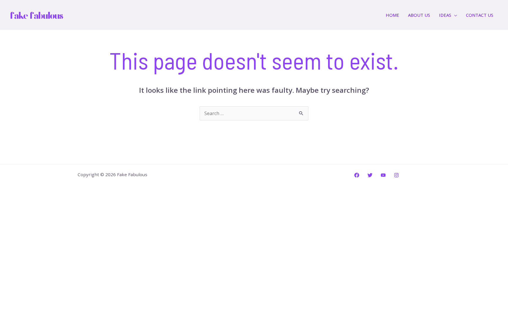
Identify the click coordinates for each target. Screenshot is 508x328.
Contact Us (479, 15)
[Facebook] (356, 175)
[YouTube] (383, 175)
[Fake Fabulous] (36, 14)
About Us (419, 15)
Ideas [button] (445, 15)
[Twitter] (369, 175)
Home (392, 15)
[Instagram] (396, 175)
